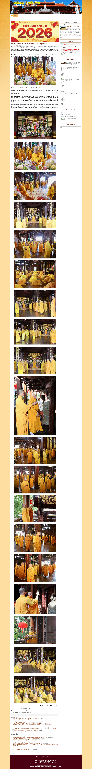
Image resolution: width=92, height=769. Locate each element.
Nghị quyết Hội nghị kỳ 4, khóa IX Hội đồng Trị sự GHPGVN (24, 730)
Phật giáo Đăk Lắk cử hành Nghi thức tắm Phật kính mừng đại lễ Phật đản (27, 719)
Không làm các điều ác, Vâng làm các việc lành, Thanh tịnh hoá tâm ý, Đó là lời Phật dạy (47, 19)
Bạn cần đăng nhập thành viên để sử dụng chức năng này (23, 714)
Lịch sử (33, 15)
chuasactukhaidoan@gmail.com (46, 765)
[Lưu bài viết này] (57, 45)
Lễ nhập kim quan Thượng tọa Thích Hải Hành (22, 749)
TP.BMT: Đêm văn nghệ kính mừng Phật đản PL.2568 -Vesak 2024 (26, 738)
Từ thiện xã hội (59, 15)
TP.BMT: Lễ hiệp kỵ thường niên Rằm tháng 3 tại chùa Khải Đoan (25, 740)
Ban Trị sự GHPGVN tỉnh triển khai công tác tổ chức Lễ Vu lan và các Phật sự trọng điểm (30, 737)
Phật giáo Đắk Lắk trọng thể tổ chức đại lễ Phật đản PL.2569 (25, 721)
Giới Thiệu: (63, 24)
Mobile (75, 754)
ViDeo (69, 15)
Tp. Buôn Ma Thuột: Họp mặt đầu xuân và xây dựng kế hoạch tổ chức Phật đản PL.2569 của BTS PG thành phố (34, 728)
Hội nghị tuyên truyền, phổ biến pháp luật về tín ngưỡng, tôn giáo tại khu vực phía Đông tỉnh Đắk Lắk (72, 63)
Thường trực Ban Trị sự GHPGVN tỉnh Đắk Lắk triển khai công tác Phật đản (27, 723)
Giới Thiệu (65, 15)
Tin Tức (40, 754)
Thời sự (15, 15)
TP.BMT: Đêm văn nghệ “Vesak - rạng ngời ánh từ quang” (24, 722)
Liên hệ (55, 754)
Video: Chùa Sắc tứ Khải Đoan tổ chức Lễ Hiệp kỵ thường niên (25, 739)
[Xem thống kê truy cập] (17, 754)
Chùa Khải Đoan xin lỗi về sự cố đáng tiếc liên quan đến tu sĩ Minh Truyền (27, 743)
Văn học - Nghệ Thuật (40, 15)
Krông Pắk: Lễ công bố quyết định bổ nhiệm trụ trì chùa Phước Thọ (26, 718)
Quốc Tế (29, 15)
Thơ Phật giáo (33, 754)
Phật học (20, 15)
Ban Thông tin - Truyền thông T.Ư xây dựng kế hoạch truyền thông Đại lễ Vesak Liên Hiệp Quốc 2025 (32, 724)
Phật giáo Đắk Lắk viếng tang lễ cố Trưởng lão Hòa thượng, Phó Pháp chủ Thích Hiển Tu (30, 742)
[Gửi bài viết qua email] (54, 45)
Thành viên (48, 754)
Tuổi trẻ (24, 15)
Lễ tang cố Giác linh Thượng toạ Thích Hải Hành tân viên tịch (25, 748)
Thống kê (62, 754)
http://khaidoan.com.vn (47, 763)
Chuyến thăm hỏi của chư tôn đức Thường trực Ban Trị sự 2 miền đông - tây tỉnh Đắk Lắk (72, 79)
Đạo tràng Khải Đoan (50, 15)
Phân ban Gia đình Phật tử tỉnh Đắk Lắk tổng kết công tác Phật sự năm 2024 (28, 727)
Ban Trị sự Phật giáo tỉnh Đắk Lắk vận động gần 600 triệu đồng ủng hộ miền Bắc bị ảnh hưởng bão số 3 (33, 731)
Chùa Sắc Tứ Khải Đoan (71, 22)
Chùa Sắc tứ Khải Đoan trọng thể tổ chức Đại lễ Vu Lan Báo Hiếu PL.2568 (27, 736)
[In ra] (55, 45)
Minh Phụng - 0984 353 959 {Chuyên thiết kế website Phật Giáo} (48, 766)
